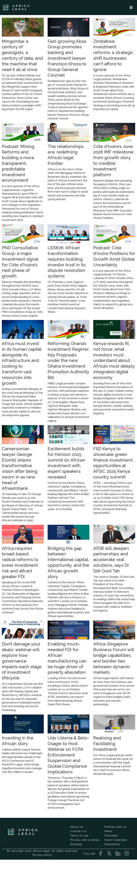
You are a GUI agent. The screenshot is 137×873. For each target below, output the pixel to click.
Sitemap (76, 844)
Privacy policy (42, 854)
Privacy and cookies (84, 839)
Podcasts (111, 835)
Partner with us (115, 826)
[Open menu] (131, 7)
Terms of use (79, 835)
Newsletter (112, 844)
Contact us (78, 831)
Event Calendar (116, 839)
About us (76, 826)
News (108, 831)
